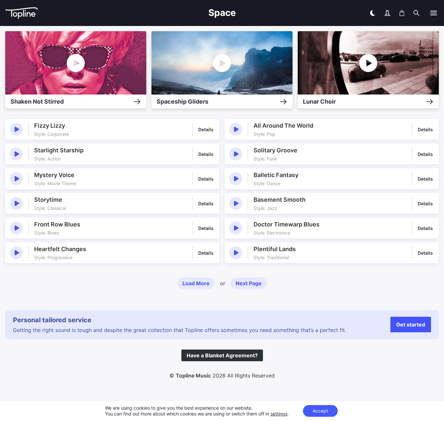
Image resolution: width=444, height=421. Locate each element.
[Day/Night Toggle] (372, 13)
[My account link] (387, 13)
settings (278, 413)
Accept (320, 411)
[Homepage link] (64, 13)
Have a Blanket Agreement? (222, 355)
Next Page (249, 283)
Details (206, 129)
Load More (196, 283)
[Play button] (16, 129)
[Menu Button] (433, 13)
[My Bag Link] (401, 13)
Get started (410, 324)
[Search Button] (416, 13)
